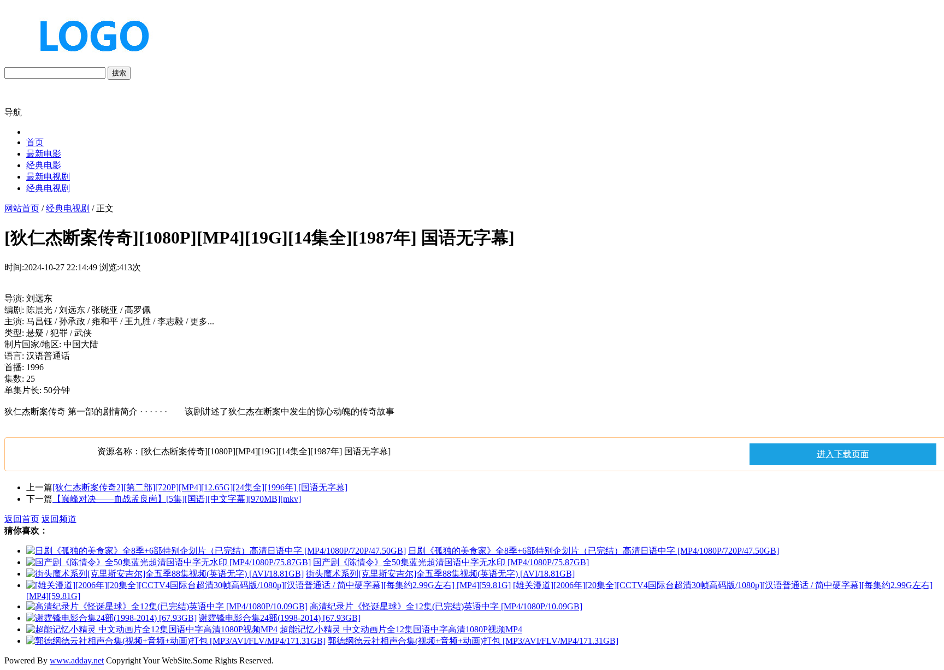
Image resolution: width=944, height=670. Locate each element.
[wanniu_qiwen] (89, 61)
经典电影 (43, 165)
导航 (13, 112)
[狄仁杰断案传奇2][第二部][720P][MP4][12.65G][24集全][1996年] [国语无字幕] (199, 487)
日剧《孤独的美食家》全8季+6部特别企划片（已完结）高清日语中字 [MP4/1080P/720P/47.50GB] (593, 550)
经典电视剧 (48, 188)
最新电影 (43, 153)
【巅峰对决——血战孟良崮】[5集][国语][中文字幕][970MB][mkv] (176, 498)
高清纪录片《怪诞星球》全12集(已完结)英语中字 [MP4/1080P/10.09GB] (446, 606)
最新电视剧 (48, 176)
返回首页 (21, 519)
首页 (35, 142)
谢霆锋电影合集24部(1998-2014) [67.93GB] (280, 617)
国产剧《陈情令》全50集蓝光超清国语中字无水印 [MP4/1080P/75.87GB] (451, 562)
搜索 (119, 73)
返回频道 (59, 519)
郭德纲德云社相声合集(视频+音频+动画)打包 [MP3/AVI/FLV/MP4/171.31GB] (473, 640)
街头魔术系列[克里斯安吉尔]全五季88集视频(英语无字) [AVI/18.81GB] (440, 573)
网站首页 (21, 208)
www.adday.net (77, 660)
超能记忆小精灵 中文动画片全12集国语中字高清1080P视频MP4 (401, 629)
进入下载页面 (843, 454)
